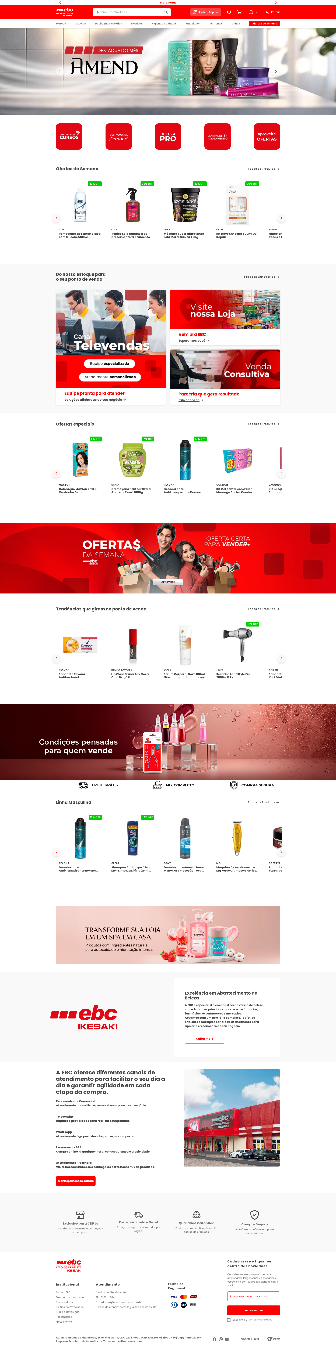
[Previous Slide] (56, 218)
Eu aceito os (239, 1320)
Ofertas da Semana (264, 23)
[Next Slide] (281, 218)
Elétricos (136, 23)
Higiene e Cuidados (164, 23)
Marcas (61, 23)
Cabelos (80, 23)
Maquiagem (193, 23)
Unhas (236, 23)
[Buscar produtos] (166, 12)
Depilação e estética (108, 23)
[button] (98, 12)
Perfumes (216, 23)
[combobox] (132, 12)
